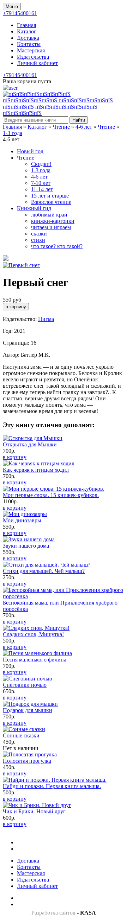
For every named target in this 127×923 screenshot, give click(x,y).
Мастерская (31, 50)
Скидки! (41, 164)
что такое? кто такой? (57, 246)
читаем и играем (51, 227)
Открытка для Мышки (30, 444)
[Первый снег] (21, 265)
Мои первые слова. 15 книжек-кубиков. (51, 495)
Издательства (33, 57)
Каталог (26, 31)
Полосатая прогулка (27, 761)
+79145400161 (20, 13)
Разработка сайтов (53, 913)
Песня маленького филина (34, 660)
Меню (12, 6)
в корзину (14, 457)
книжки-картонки (52, 221)
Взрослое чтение (51, 202)
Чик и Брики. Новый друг (34, 811)
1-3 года (12, 133)
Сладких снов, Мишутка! (33, 634)
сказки (39, 234)
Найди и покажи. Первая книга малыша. (52, 786)
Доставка (28, 38)
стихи (38, 240)
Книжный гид (34, 208)
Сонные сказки (21, 735)
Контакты (29, 44)
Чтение (61, 127)
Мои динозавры (22, 520)
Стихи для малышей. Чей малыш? (44, 571)
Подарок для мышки (27, 710)
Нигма (46, 319)
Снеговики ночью (25, 685)
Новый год (30, 151)
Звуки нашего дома (26, 546)
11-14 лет (42, 189)
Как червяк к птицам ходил (36, 470)
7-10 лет (40, 183)
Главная (26, 25)
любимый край (49, 215)
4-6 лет (83, 127)
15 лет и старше (50, 196)
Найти (78, 120)
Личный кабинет (37, 63)
